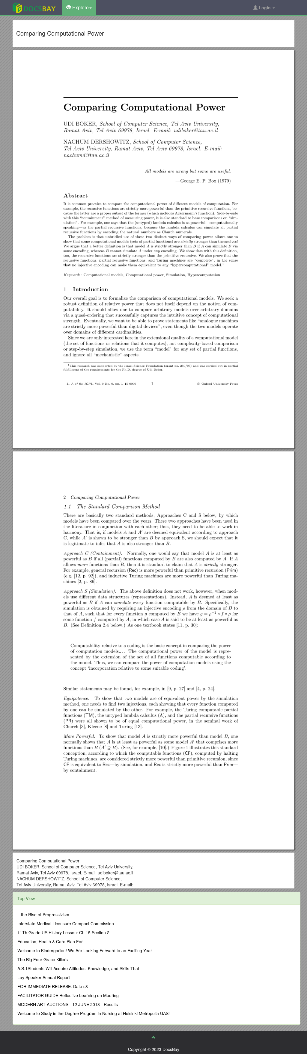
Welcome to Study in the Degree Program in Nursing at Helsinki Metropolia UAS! (93, 1013)
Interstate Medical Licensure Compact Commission (65, 923)
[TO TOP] (153, 1037)
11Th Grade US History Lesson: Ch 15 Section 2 (63, 932)
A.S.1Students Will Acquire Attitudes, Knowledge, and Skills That (78, 968)
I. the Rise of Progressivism (43, 914)
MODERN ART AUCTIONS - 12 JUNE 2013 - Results (67, 1004)
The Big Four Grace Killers (42, 959)
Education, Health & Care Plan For (50, 941)
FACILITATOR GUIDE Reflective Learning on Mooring (68, 995)
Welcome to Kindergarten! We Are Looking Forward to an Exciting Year (84, 950)
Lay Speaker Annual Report (43, 977)
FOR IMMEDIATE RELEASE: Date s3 (52, 986)
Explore (80, 7)
